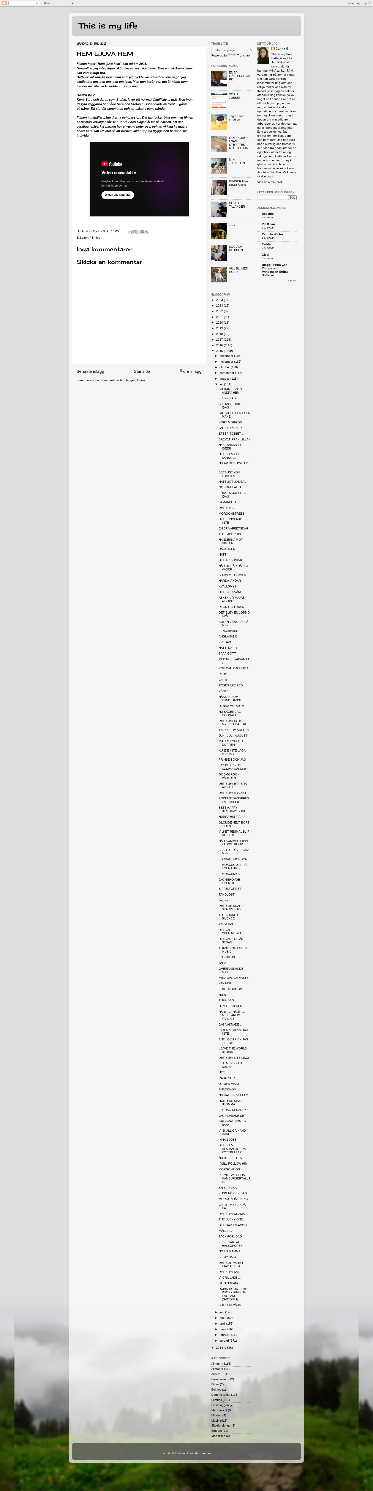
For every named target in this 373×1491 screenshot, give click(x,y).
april (223, 1323)
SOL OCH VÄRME (231, 1305)
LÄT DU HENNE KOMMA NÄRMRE (233, 767)
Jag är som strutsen (236, 117)
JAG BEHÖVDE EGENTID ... (229, 881)
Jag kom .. (226, 900)
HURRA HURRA (229, 816)
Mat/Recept (219, 1410)
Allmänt (216, 1363)
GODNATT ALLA (230, 487)
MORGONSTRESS (232, 513)
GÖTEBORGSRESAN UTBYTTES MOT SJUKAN (240, 143)
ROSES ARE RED (231, 685)
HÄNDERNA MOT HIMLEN (231, 541)
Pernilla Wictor (272, 234)
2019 (220, 328)
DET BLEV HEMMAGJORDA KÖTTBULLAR (232, 1149)
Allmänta (217, 1368)
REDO (223, 674)
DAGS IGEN (227, 549)
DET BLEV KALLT (231, 1271)
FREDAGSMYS (229, 873)
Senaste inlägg (90, 371)
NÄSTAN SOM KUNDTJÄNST (230, 698)
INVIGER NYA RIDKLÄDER (238, 183)
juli (222, 384)
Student (216, 1430)
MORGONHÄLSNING (233, 1199)
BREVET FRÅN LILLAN (235, 439)
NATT (222, 554)
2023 (220, 305)
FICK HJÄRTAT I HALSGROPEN (231, 1244)
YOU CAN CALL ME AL (234, 668)
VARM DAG (226, 924)
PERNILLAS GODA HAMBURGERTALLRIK (235, 1178)
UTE (222, 1072)
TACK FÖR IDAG (230, 1236)
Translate (243, 55)
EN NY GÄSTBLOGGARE (239, 76)
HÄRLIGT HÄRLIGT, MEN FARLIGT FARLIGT (233, 1015)
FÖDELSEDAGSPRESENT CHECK (234, 800)
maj (222, 1317)
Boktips (216, 1389)
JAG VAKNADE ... (231, 1024)
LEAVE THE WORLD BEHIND (233, 1050)
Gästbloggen (220, 1405)
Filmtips (95, 237)
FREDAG (225, 642)
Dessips (268, 213)
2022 (220, 311)
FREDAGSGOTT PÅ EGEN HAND (233, 866)
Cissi (265, 254)
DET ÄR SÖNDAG (231, 560)
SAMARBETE (228, 502)
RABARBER (227, 1078)
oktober (225, 367)
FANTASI (225, 983)
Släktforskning (221, 1425)
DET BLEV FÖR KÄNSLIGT (229, 456)
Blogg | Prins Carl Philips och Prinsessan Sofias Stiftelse (275, 270)
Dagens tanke (220, 1394)
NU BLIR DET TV (230, 1158)
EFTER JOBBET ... (232, 433)
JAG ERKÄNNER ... (232, 428)
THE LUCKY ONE (231, 1219)
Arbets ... (217, 1374)
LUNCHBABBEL (229, 631)
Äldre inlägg (191, 371)
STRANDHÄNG (229, 1283)
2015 (220, 350)
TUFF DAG (226, 1000)
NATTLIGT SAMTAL (232, 481)
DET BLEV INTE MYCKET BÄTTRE (233, 722)
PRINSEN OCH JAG (232, 759)
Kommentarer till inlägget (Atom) (123, 380)
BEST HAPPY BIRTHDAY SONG (233, 809)
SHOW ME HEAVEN (232, 575)
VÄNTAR (225, 691)
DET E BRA (226, 507)
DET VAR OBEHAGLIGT (230, 931)
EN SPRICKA (228, 1187)
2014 (220, 1347)
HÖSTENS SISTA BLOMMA (230, 1102)
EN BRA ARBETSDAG (233, 528)
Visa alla (292, 280)
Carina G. (282, 48)
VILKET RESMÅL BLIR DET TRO (234, 833)
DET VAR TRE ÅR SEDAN (231, 940)
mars (223, 1329)
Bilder (215, 1384)
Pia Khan (268, 224)
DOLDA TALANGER (237, 205)
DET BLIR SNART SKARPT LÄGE (231, 907)
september (227, 372)
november (227, 361)
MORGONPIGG (229, 1169)
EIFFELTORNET (230, 888)
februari (225, 1334)
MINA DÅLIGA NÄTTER (235, 977)
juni (222, 1312)
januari (225, 1340)
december (227, 355)
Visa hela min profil (270, 182)
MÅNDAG (225, 1231)
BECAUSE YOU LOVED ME (229, 474)
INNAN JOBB (228, 1139)
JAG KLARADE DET (232, 1115)
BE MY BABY (228, 1257)
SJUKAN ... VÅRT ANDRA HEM (231, 391)
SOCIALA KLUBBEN (236, 248)
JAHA (222, 963)
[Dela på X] (138, 232)
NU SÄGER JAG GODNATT (230, 713)
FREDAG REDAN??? (233, 1110)
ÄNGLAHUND (228, 636)
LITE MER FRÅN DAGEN (230, 1065)
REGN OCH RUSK (231, 607)
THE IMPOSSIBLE (231, 534)
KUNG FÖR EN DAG (233, 1193)
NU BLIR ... (226, 994)
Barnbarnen (219, 1379)
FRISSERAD (227, 398)
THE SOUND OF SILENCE (230, 916)
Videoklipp (218, 1436)
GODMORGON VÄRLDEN (229, 776)
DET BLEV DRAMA (232, 1213)
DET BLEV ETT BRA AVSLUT (233, 785)
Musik (215, 1420)
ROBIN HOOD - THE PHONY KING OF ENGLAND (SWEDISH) (233, 1294)
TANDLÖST (227, 894)
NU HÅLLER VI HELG (233, 1095)
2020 (220, 322)
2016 (220, 345)
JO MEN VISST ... (231, 1083)
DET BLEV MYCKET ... (234, 792)
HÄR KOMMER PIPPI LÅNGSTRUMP (233, 842)
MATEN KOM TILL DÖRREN (231, 743)
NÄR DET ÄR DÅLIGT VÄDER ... (234, 567)
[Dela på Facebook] (143, 232)
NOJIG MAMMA (229, 1251)
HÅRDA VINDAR (230, 580)
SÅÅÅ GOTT (227, 653)
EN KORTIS (227, 957)
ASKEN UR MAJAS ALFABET (232, 599)
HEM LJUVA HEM (231, 1006)
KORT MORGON (230, 422)
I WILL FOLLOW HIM (233, 1163)
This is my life (108, 25)
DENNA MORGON (231, 706)
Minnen (216, 1415)
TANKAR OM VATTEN (234, 730)
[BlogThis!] (134, 232)
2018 (220, 334)
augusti (225, 378)
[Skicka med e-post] (130, 232)
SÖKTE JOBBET (235, 96)
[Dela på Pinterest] (147, 232)
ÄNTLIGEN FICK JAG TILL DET (233, 1041)
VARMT (224, 679)
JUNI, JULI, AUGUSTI (233, 735)
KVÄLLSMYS (227, 586)
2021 (220, 317)
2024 (220, 300)
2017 (220, 339)
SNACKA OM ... (229, 1089)
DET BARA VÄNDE (231, 592)
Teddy (266, 244)
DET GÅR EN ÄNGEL (233, 1225)
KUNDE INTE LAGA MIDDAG (232, 752)
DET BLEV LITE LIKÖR (234, 1057)
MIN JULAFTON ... (238, 161)
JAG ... (233, 225)
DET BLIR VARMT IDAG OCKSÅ (231, 1264)
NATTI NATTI (228, 648)
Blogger (206, 1453)
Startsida (142, 371)
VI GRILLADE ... (230, 1277)
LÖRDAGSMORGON (233, 859)
